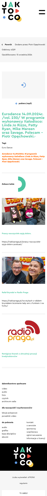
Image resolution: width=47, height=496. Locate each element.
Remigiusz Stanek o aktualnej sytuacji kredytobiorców (19, 355)
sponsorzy (31, 429)
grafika (5, 431)
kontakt (30, 422)
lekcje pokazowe (9, 413)
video (4, 389)
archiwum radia (9, 401)
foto (4, 395)
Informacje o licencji (36, 438)
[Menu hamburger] (42, 12)
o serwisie (31, 426)
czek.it (24, 493)
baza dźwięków (9, 434)
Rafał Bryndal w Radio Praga (15, 292)
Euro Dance (7, 148)
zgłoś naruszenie (34, 435)
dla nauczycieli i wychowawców (17, 408)
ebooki (5, 437)
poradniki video (9, 416)
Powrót (8, 45)
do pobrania (7, 422)
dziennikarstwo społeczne (14, 384)
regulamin (23, 483)
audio (4, 392)
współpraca (32, 432)
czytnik (5, 398)
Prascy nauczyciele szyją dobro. (16, 233)
